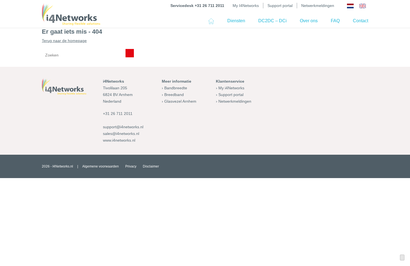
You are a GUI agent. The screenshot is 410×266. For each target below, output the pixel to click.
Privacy (130, 166)
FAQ (335, 20)
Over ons (309, 20)
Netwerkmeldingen (317, 5)
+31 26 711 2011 (117, 113)
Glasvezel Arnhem (180, 101)
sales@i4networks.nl (121, 133)
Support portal (280, 5)
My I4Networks (246, 5)
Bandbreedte (175, 88)
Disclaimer (151, 166)
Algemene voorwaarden (100, 166)
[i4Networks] (71, 14)
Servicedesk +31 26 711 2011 (197, 5)
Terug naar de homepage (64, 40)
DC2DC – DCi (272, 20)
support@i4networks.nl (123, 127)
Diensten (236, 20)
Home (211, 23)
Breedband (174, 94)
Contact (360, 20)
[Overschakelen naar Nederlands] (350, 6)
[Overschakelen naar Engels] (362, 6)
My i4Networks (231, 88)
